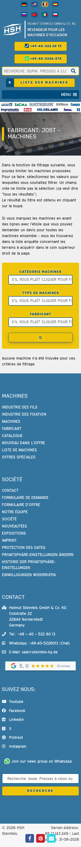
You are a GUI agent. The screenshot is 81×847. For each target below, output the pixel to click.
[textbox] (41, 279)
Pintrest (16, 737)
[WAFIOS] (6, 104)
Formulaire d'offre (21, 504)
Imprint (9, 540)
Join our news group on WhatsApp (41, 761)
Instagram (17, 746)
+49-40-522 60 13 (45, 46)
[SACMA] (20, 104)
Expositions (14, 533)
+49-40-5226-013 (45, 59)
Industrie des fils (19, 407)
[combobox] (40, 279)
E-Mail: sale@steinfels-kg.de (33, 652)
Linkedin (16, 719)
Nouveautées (14, 526)
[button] (66, 94)
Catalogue (12, 435)
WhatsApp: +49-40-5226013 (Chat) (39, 643)
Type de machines (40, 293)
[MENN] (62, 104)
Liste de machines (19, 450)
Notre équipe (15, 511)
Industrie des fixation (24, 414)
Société (9, 519)
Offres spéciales (18, 457)
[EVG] (28, 109)
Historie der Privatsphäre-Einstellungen (29, 564)
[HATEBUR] (41, 104)
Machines (11, 421)
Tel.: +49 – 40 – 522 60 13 (32, 634)
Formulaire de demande (25, 497)
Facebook (17, 710)
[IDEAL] (67, 109)
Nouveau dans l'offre (23, 442)
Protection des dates (23, 547)
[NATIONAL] (78, 109)
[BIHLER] (75, 104)
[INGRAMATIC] (10, 109)
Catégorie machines (40, 272)
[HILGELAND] (47, 109)
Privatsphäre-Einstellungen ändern (37, 554)
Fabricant (40, 314)
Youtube (16, 701)
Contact (10, 490)
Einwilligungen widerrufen (29, 574)
